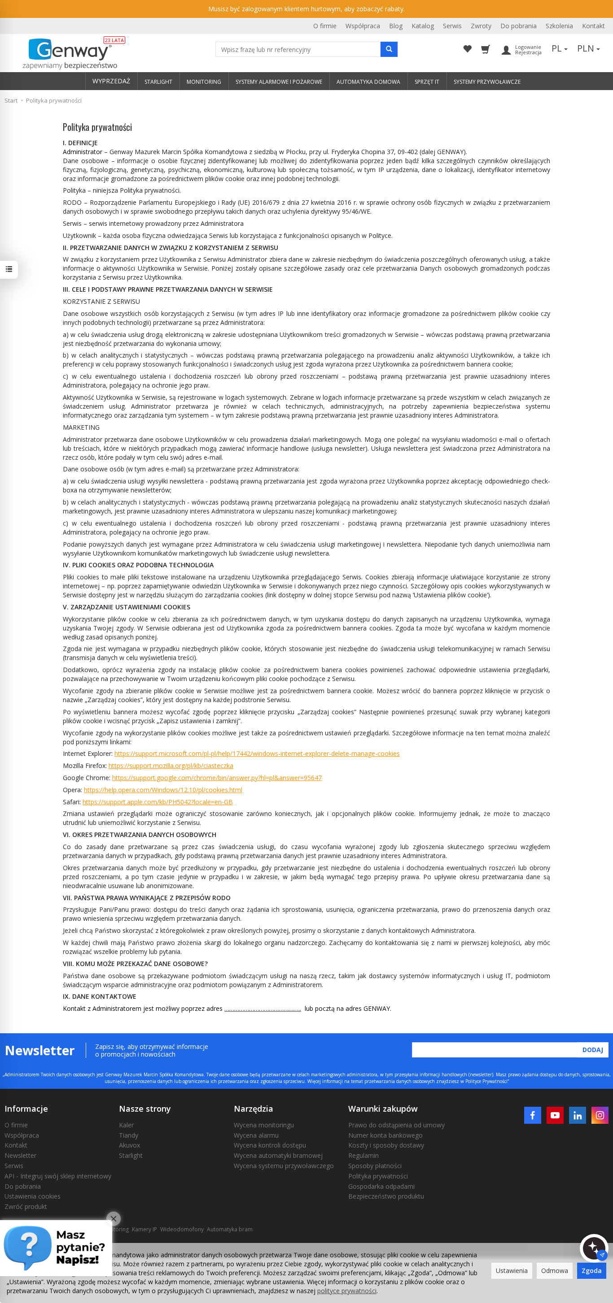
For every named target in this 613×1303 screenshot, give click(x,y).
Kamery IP (144, 1229)
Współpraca (363, 26)
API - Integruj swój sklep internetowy (57, 1176)
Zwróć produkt (25, 1206)
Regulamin (363, 1155)
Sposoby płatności (375, 1165)
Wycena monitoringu (264, 1125)
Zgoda (592, 1270)
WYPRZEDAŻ (111, 81)
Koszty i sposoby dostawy (386, 1145)
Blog (396, 26)
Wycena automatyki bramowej (278, 1155)
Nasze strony (145, 1108)
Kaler (126, 1125)
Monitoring (115, 1229)
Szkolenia (559, 26)
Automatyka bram (230, 1229)
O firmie (325, 26)
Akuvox (129, 1145)
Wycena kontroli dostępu (270, 1145)
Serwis (452, 26)
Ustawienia (512, 1270)
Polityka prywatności (378, 1176)
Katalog (423, 26)
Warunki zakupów (383, 1108)
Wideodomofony (182, 1229)
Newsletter (20, 1155)
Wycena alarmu (256, 1135)
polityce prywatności (347, 1290)
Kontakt (593, 26)
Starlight (131, 1155)
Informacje (26, 1108)
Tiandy (128, 1135)
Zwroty (481, 26)
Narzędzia (253, 1108)
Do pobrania (518, 26)
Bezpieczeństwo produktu (386, 1196)
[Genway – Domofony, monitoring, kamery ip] (65, 54)
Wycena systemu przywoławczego (284, 1165)
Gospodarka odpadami (381, 1186)
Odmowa (554, 1270)
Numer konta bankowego (385, 1135)
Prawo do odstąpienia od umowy (396, 1125)
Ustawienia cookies (32, 1196)
